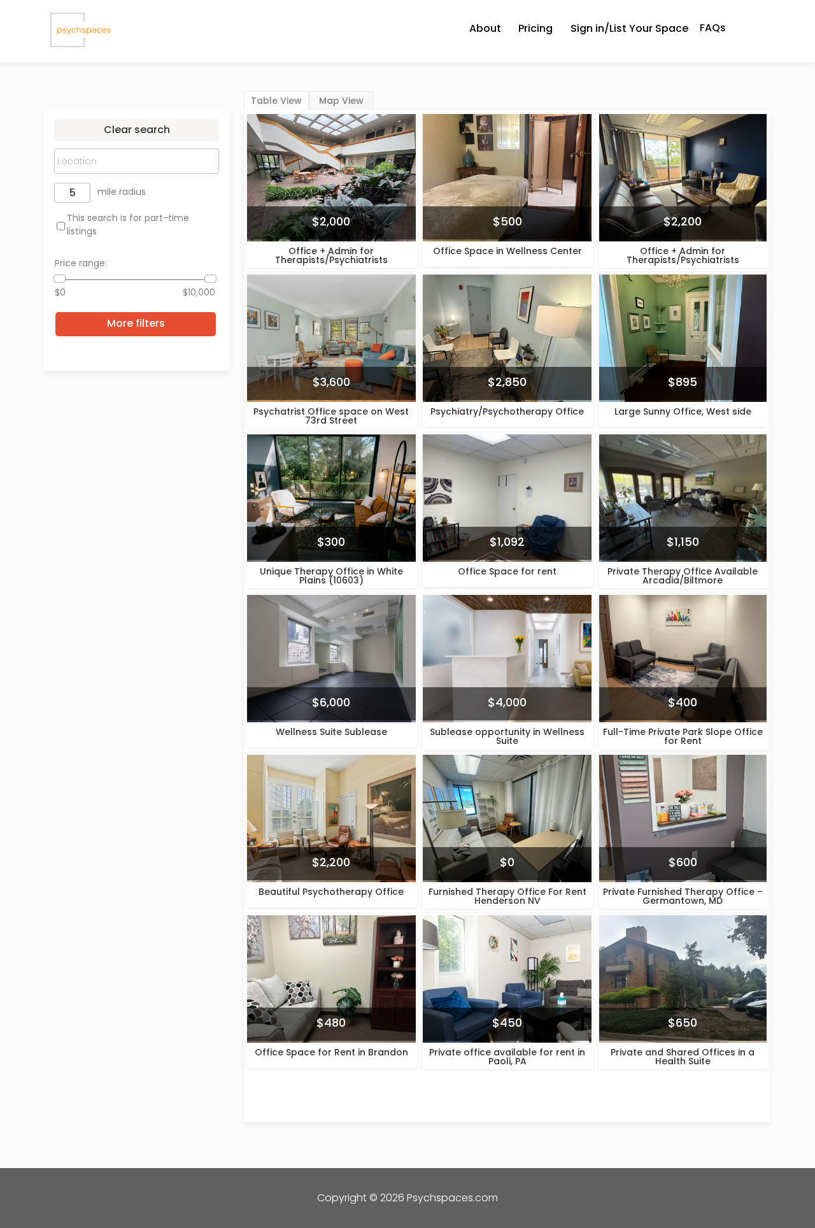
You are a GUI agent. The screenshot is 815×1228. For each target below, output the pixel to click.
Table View (276, 100)
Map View (341, 100)
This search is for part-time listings (128, 224)
